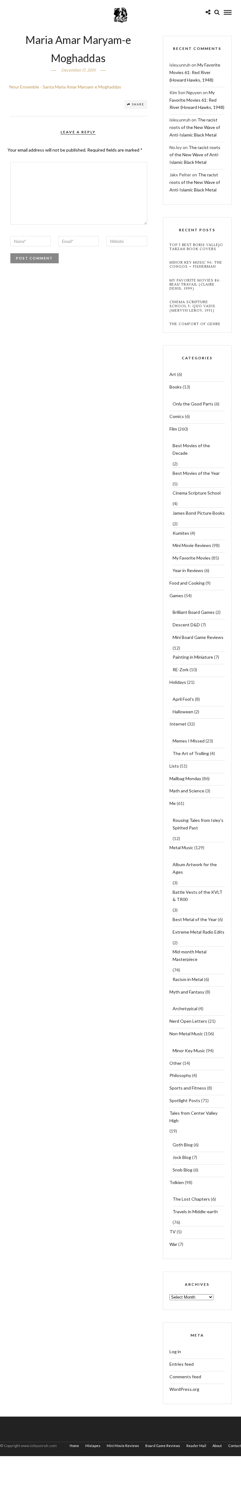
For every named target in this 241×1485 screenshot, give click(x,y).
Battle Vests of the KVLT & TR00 (197, 895)
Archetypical (185, 1008)
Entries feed (181, 1364)
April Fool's (183, 699)
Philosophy (180, 1075)
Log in (175, 1351)
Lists (174, 766)
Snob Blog (182, 1169)
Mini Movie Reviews (192, 545)
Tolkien (176, 1182)
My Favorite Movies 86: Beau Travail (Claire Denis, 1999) (195, 284)
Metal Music (181, 847)
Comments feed (185, 1376)
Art (172, 374)
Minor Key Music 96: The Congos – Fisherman (195, 264)
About (217, 1446)
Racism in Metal (188, 979)
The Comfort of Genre (195, 324)
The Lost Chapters (191, 1199)
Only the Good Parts (193, 403)
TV (172, 1231)
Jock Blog (182, 1157)
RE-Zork (181, 669)
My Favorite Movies (192, 557)
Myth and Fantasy (186, 991)
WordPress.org (184, 1389)
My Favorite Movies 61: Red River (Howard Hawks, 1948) (194, 72)
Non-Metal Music (186, 1033)
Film (173, 429)
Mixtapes (92, 1446)
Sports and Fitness (187, 1088)
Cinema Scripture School (197, 493)
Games (176, 595)
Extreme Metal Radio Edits (198, 932)
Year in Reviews (188, 570)
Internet (177, 723)
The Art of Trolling (191, 753)
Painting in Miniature (193, 657)
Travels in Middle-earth (195, 1211)
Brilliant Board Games (194, 612)
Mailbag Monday (185, 778)
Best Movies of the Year (196, 473)
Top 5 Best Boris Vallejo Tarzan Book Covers (196, 247)
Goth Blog (183, 1144)
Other (175, 1063)
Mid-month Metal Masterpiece (189, 955)
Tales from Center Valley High (193, 1116)
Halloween (183, 711)
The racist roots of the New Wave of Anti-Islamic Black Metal (194, 127)
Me (172, 803)
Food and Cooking (187, 583)
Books (175, 386)
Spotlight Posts (184, 1100)
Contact (234, 1446)
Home (74, 1446)
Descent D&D (186, 624)
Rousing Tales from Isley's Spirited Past (198, 824)
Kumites (181, 533)
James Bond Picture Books (199, 513)
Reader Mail (196, 1446)
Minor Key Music (189, 1050)
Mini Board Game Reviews (198, 637)
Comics (176, 416)
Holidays (177, 682)
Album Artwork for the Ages (195, 868)
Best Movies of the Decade (191, 449)
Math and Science (186, 790)
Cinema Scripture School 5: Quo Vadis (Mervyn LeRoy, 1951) (192, 306)
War (173, 1244)
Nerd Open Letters (188, 1021)
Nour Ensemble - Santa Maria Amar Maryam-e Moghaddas (65, 86)
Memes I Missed (189, 740)
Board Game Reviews (162, 1446)
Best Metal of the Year (195, 919)
